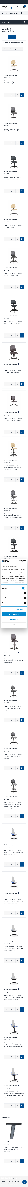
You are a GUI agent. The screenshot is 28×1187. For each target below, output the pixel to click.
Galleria (12, 37)
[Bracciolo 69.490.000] (14, 1131)
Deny (14, 624)
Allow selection (14, 619)
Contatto (3, 1184)
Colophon (3, 1181)
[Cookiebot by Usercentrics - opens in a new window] (19, 561)
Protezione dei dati (14, 1181)
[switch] (24, 593)
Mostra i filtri (5, 22)
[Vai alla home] (7, 7)
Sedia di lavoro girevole (12, 49)
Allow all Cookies (14, 614)
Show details (19, 609)
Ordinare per (7, 42)
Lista (5, 37)
